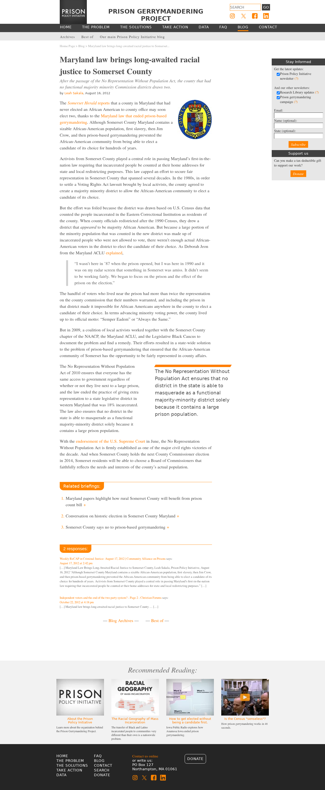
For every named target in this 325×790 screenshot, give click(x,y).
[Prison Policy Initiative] (73, 12)
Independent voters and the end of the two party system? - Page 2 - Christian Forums (111, 598)
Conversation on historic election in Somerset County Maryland (122, 516)
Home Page (67, 46)
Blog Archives (120, 620)
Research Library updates (299, 92)
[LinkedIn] (266, 16)
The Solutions (72, 765)
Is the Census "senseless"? (245, 719)
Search (101, 770)
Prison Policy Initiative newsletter (295, 76)
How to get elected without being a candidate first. (190, 720)
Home (62, 756)
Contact (103, 765)
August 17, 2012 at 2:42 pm (76, 563)
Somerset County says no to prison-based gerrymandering (117, 527)
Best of (157, 620)
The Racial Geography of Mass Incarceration (135, 720)
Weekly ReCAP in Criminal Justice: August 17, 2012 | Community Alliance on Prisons (113, 559)
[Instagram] (232, 16)
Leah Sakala (73, 93)
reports (89, 103)
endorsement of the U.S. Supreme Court (110, 441)
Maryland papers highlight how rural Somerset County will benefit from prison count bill (134, 501)
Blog (81, 46)
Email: (278, 110)
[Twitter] (243, 16)
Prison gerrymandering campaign (295, 99)
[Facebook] (255, 16)
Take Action (69, 770)
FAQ (98, 756)
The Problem (70, 761)
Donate (298, 173)
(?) (296, 78)
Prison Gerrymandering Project (155, 15)
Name (285, 120)
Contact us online (145, 756)
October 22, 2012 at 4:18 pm (77, 602)
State (285, 130)
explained (114, 252)
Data (61, 775)
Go (266, 7)
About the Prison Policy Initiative (80, 720)
